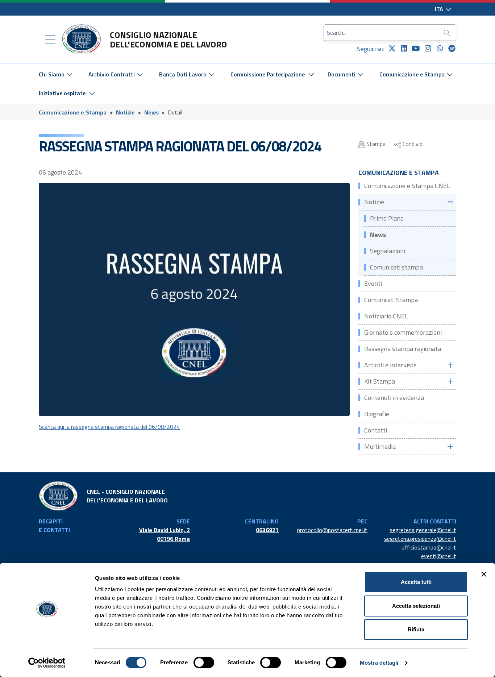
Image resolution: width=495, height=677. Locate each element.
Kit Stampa (379, 381)
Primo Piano (387, 218)
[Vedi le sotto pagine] (450, 202)
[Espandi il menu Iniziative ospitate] (92, 93)
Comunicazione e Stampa (412, 74)
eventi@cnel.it (438, 556)
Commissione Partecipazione (267, 74)
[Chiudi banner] (483, 574)
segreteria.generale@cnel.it (423, 530)
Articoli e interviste (390, 365)
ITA (440, 9)
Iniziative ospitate (62, 93)
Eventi (373, 283)
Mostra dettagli (379, 663)
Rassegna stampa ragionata (402, 349)
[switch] (204, 662)
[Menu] (50, 39)
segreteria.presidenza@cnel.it (420, 538)
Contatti (375, 430)
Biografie (376, 414)
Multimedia (380, 446)
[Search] (447, 32)
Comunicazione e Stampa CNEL (407, 186)
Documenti (342, 74)
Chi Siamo (52, 74)
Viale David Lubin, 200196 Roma (164, 534)
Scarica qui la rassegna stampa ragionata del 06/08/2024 (109, 426)
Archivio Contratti (112, 74)
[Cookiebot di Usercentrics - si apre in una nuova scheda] (47, 662)
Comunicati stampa (396, 267)
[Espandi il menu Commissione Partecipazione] (311, 74)
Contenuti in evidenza (394, 397)
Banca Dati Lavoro (183, 74)
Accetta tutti (416, 582)
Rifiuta (416, 629)
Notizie (125, 112)
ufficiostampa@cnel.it (429, 547)
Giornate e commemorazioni (403, 332)
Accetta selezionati (416, 606)
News (151, 112)
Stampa (375, 143)
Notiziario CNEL (386, 316)
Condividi (412, 143)
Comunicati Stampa (391, 300)
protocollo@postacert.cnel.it (332, 530)
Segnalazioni (387, 251)
